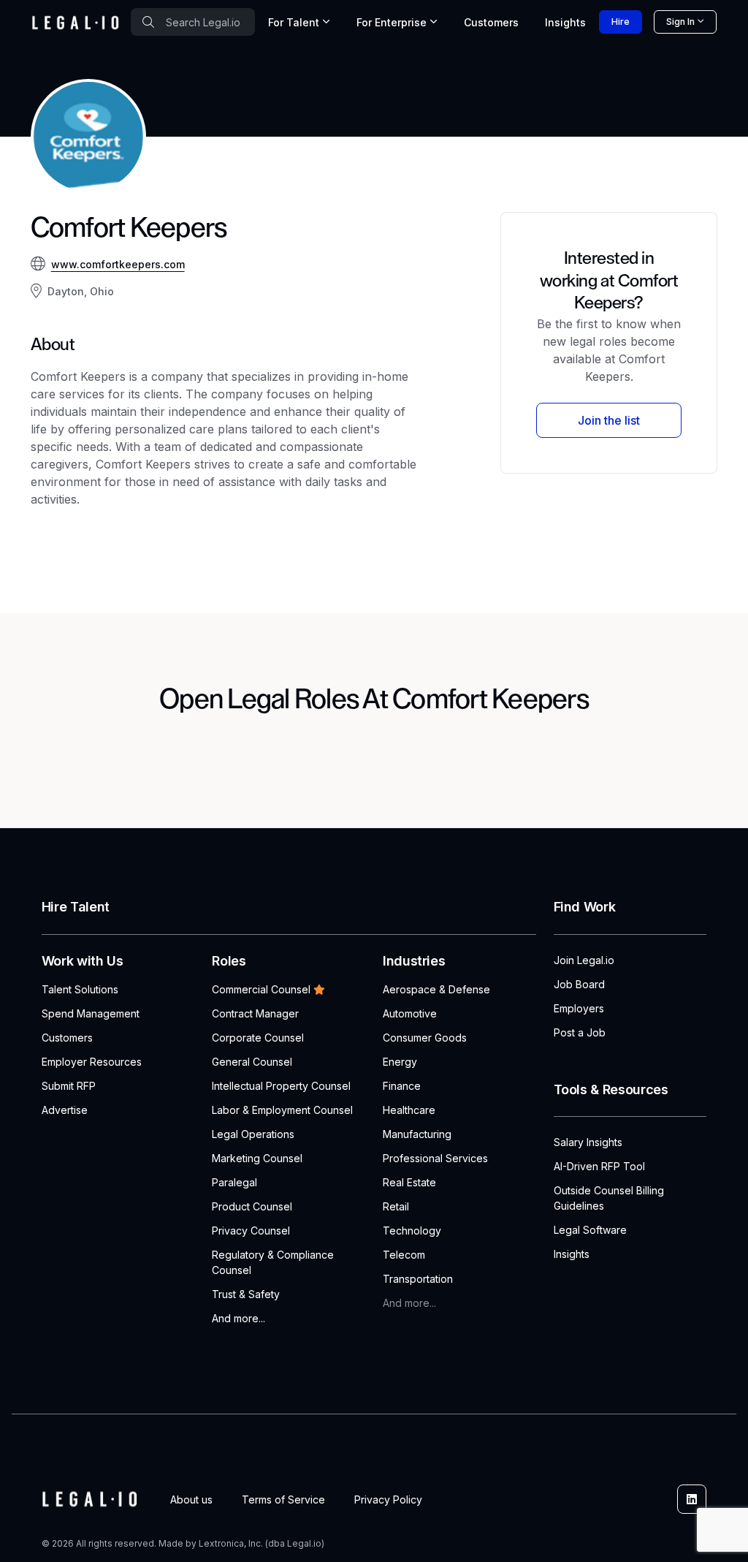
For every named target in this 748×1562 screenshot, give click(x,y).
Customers (491, 22)
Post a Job (580, 1032)
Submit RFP (69, 1086)
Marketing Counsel (257, 1158)
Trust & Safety (246, 1294)
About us (191, 1499)
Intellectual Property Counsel (281, 1086)
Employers (579, 1008)
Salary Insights (588, 1142)
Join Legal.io (584, 960)
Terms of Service (283, 1499)
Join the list (609, 420)
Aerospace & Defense (436, 989)
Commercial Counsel (261, 989)
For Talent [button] (293, 22)
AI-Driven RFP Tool (599, 1166)
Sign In (680, 21)
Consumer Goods (425, 1037)
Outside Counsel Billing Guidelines (609, 1198)
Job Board (579, 984)
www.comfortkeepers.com (118, 264)
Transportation (418, 1279)
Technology (412, 1230)
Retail (396, 1206)
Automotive (410, 1013)
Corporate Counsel (258, 1037)
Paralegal (234, 1182)
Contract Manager (255, 1013)
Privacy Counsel (251, 1230)
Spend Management (91, 1013)
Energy (400, 1061)
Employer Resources (92, 1061)
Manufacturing (417, 1134)
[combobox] (193, 22)
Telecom (404, 1254)
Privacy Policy (388, 1499)
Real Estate (409, 1182)
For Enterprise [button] (391, 22)
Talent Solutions (80, 989)
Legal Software (590, 1230)
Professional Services (435, 1158)
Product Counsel (252, 1206)
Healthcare (409, 1110)
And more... (238, 1318)
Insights (565, 22)
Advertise (65, 1110)
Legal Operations (253, 1134)
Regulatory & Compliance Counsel (273, 1262)
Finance (402, 1086)
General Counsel (252, 1061)
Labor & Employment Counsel (282, 1110)
